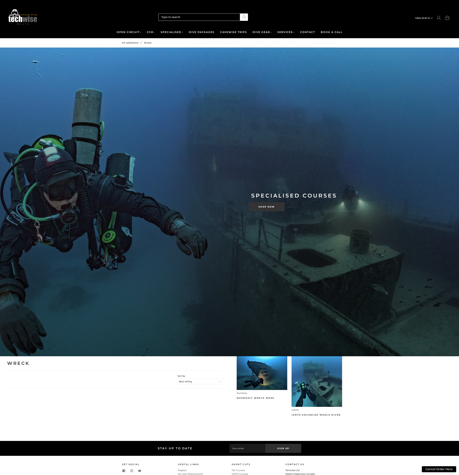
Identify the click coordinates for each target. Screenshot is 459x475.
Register (182, 470)
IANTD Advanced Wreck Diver (316, 414)
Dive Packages (201, 32)
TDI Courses (238, 470)
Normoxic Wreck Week (256, 398)
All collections (130, 42)
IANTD (295, 410)
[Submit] (244, 17)
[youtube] (139, 471)
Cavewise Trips (233, 32)
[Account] (439, 18)
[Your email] (247, 448)
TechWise (242, 393)
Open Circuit (128, 32)
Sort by (181, 376)
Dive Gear (261, 32)
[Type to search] (199, 17)
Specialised (171, 32)
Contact (307, 32)
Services (285, 32)
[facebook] (124, 471)
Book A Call (331, 32)
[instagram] (132, 471)
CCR (150, 32)
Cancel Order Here (439, 469)
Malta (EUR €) (423, 18)
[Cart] (447, 18)
